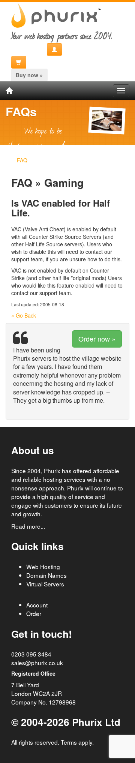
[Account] (54, 49)
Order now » (97, 338)
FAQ (22, 160)
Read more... (28, 526)
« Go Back (23, 315)
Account (37, 605)
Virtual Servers (45, 584)
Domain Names (46, 575)
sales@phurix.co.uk (37, 662)
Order (33, 613)
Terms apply (76, 742)
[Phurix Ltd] (9, 90)
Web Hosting (43, 566)
